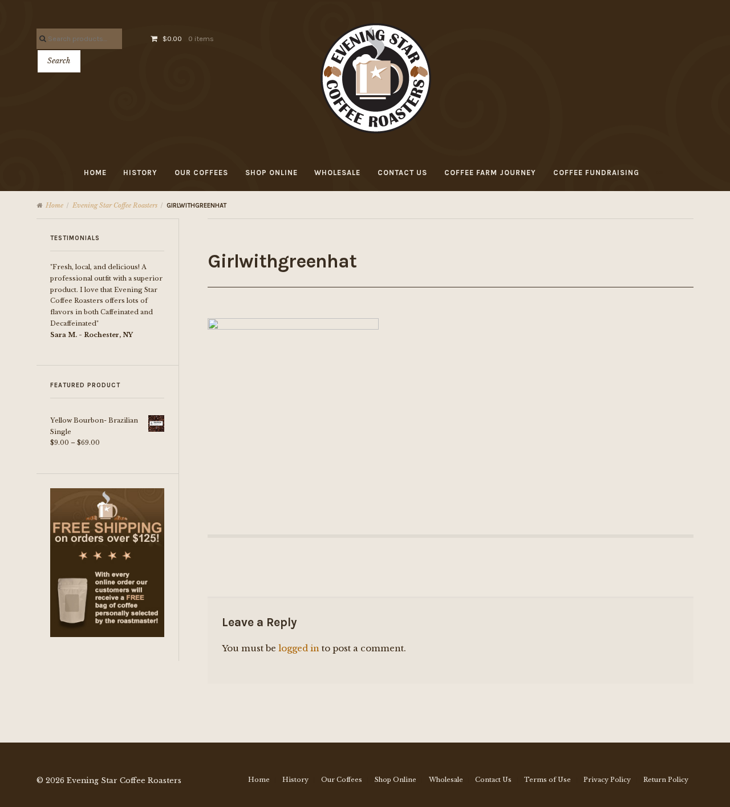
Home (95, 172)
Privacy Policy (607, 780)
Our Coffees (201, 172)
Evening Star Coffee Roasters (114, 205)
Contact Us (402, 172)
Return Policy (665, 780)
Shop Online (271, 172)
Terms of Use (547, 780)
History (140, 172)
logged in (298, 648)
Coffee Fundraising (596, 172)
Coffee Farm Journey (490, 172)
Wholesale (337, 172)
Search (58, 60)
